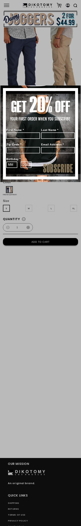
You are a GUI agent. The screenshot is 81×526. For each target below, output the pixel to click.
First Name (15, 130)
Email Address (52, 144)
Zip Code (13, 144)
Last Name (49, 130)
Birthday (13, 159)
